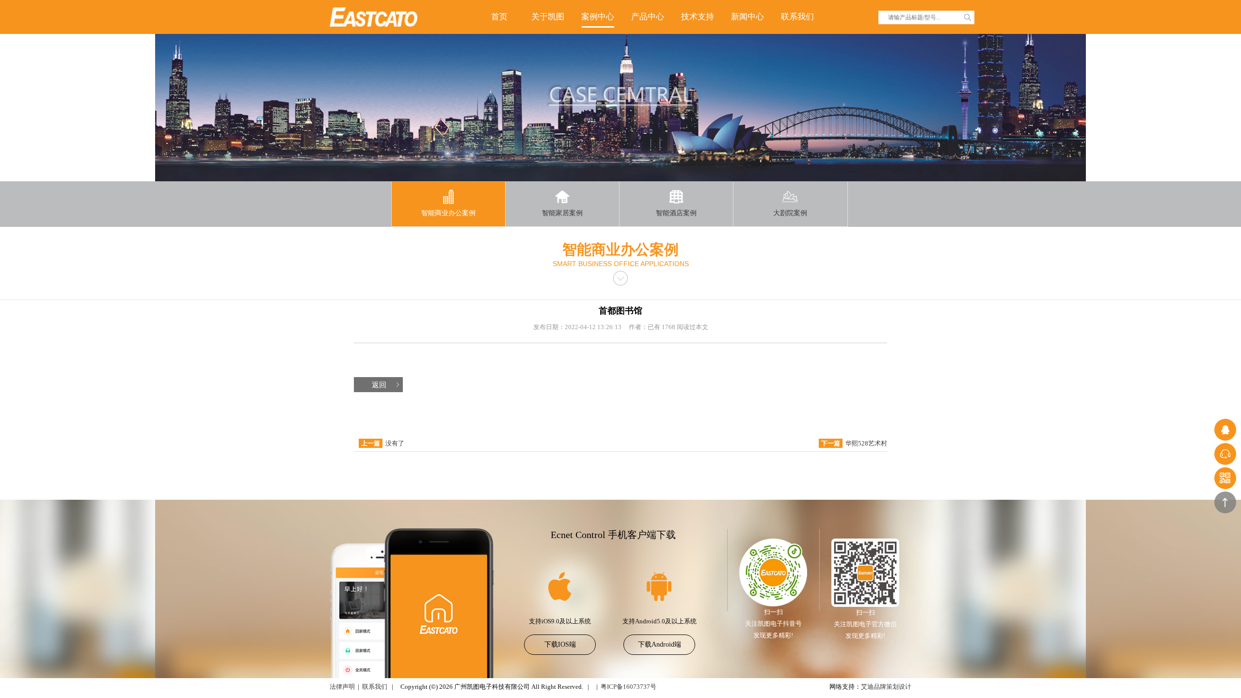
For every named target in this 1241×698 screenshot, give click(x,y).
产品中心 (647, 16)
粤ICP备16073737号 (628, 686)
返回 (379, 385)
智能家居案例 (562, 213)
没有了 (394, 443)
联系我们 (797, 16)
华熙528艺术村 (866, 443)
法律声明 (342, 686)
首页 (499, 16)
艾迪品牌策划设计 (886, 686)
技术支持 (697, 16)
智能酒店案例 (676, 213)
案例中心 (597, 16)
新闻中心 (747, 16)
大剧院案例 (790, 213)
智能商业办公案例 (448, 213)
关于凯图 (547, 16)
